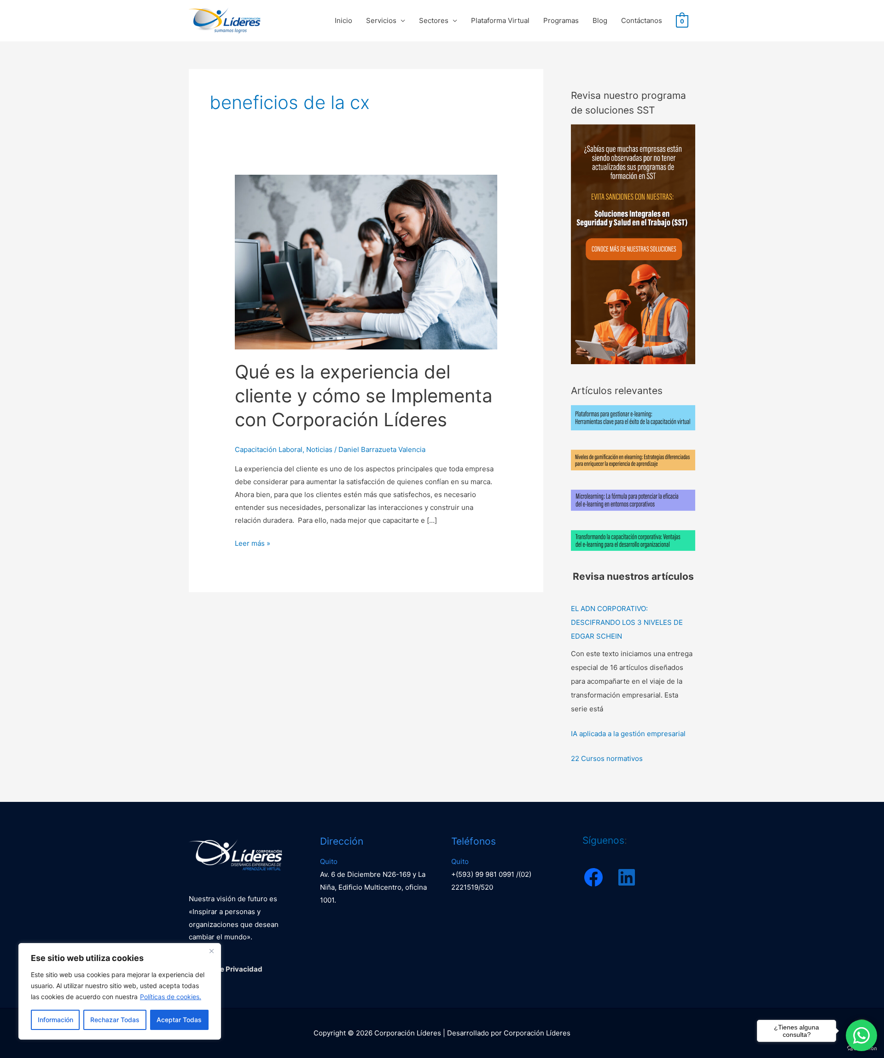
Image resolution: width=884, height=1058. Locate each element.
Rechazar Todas (115, 1020)
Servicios (381, 20)
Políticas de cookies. (170, 997)
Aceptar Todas (179, 1020)
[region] (119, 991)
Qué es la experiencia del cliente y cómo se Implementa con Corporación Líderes (364, 395)
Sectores (433, 20)
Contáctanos (641, 20)
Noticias (319, 449)
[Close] (211, 950)
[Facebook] (593, 877)
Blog (600, 20)
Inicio (343, 20)
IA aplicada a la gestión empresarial (628, 733)
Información (55, 1020)
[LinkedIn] (627, 877)
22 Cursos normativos (607, 758)
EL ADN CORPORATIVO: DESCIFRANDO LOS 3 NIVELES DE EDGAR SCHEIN (627, 622)
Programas (561, 20)
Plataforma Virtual (500, 20)
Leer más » (252, 542)
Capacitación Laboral (268, 449)
